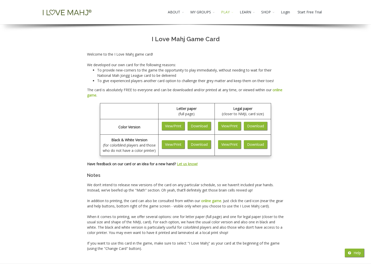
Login (285, 12)
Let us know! (187, 163)
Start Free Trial (310, 12)
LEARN (245, 12)
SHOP (266, 12)
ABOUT (174, 12)
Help (357, 252)
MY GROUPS (200, 12)
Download (199, 126)
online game (211, 200)
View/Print (173, 126)
